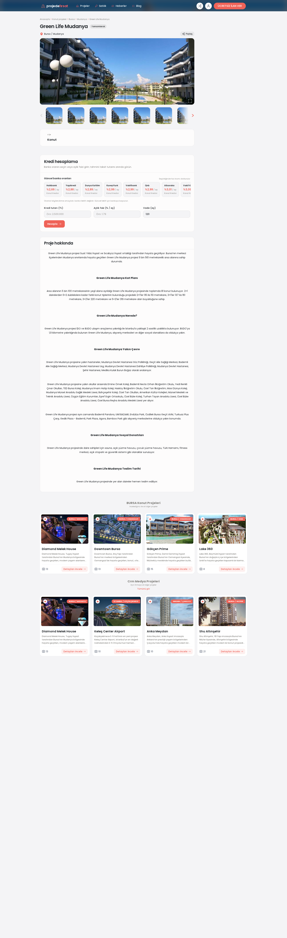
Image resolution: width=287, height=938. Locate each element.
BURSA (72, 519)
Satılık (102, 6)
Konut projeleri (59, 19)
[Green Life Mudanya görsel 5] (120, 115)
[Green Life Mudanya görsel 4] (98, 115)
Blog (138, 6)
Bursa (72, 19)
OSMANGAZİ (132, 519)
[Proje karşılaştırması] (199, 6)
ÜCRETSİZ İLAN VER (230, 6)
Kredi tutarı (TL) (53, 208)
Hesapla (52, 224)
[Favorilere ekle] (45, 519)
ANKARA (176, 601)
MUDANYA (81, 519)
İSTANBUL (118, 601)
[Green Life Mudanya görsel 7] (163, 115)
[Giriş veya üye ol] (208, 6)
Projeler (85, 6)
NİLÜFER (240, 601)
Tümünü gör (143, 589)
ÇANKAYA (186, 601)
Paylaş (189, 33)
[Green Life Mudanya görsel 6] (142, 115)
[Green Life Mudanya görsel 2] (54, 115)
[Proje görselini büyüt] (117, 71)
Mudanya (82, 19)
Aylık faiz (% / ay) (104, 208)
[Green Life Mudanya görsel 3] (76, 115)
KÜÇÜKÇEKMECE (131, 601)
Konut (52, 140)
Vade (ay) (149, 208)
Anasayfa (45, 19)
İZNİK (241, 519)
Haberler (121, 6)
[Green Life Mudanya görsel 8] (185, 115)
